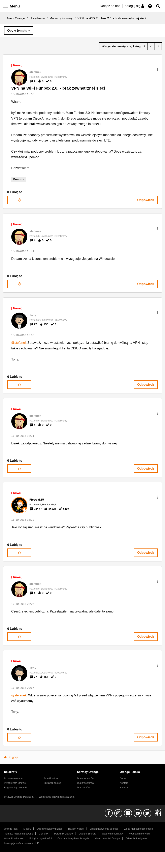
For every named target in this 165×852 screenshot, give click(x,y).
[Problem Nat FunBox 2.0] (151, 46)
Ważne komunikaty (112, 833)
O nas (123, 778)
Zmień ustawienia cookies (104, 828)
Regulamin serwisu (139, 833)
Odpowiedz (145, 200)
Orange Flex (11, 828)
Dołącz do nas (110, 6)
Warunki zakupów (14, 838)
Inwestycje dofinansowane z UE (21, 843)
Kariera (124, 787)
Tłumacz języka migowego (18, 833)
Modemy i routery (61, 18)
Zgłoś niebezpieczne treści (138, 828)
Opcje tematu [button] (17, 30)
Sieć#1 (27, 828)
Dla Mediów (83, 787)
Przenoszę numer (13, 778)
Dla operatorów (85, 778)
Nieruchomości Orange (107, 838)
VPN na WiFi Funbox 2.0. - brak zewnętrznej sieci (58, 88)
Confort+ (43, 833)
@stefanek (19, 342)
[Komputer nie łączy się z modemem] (158, 46)
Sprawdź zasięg (52, 783)
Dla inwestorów (85, 783)
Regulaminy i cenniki (15, 787)
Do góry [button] (12, 757)
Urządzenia (37, 18)
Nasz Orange (16, 18)
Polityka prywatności (40, 838)
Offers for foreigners (136, 838)
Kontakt (124, 783)
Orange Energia (87, 833)
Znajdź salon (51, 778)
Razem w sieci (76, 828)
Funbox (18, 179)
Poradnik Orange (63, 833)
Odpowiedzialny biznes (49, 828)
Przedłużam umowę (15, 783)
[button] (157, 69)
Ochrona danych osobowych (73, 838)
